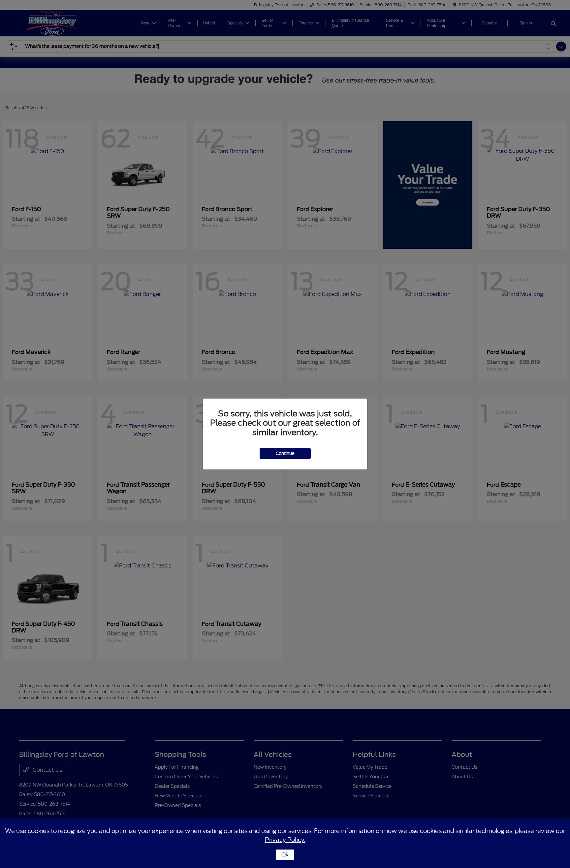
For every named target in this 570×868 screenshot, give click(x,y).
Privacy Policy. (285, 839)
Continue (285, 453)
